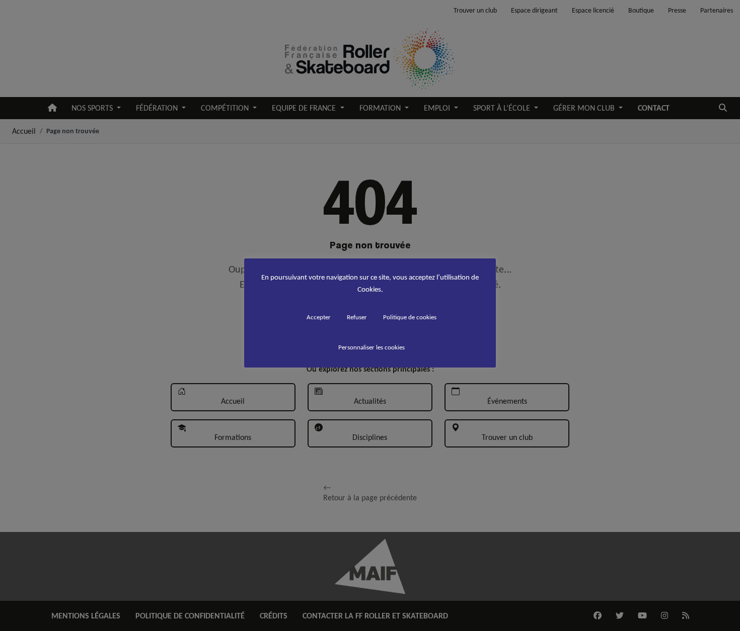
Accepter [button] (319, 317)
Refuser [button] (357, 317)
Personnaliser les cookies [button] (371, 347)
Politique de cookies (409, 317)
